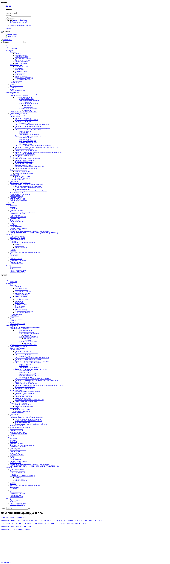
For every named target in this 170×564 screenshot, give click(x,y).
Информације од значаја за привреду (22, 476)
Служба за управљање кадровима (26, 383)
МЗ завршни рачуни (25, 377)
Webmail (8, 28)
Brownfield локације (16, 497)
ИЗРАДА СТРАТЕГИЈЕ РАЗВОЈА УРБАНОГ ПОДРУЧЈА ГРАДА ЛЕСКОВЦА (34, 466)
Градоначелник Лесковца (18, 403)
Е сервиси (13, 438)
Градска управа (15, 350)
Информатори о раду (17, 413)
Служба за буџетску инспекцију (20, 416)
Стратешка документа (17, 471)
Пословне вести (15, 495)
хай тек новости (6, 562)
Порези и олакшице (16, 492)
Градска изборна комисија (18, 461)
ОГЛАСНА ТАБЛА (16, 459)
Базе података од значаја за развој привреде (25, 485)
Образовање (14, 316)
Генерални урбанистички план (29, 333)
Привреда (9, 468)
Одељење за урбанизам (23, 351)
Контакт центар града (17, 505)
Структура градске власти (18, 346)
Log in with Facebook (20, 20)
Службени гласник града (23, 398)
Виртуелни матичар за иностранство (22, 445)
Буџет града (14, 414)
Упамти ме (11, 18)
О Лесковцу (9, 283)
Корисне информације (17, 324)
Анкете (12, 482)
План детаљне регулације (28, 341)
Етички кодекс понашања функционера (28, 419)
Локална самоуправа (12, 325)
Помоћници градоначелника (24, 406)
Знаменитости (19, 307)
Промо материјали (21, 480)
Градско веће (14, 408)
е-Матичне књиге (15, 463)
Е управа (8, 437)
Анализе (13, 474)
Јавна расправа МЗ (16, 430)
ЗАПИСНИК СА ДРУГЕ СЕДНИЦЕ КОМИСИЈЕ (16, 526)
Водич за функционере (22, 422)
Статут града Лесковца (17, 348)
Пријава (8, 6)
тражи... (3, 508)
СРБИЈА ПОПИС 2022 (17, 432)
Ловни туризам (20, 306)
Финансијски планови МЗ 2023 (29, 375)
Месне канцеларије (25, 371)
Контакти (18, 477)
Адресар (13, 501)
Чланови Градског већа (22, 409)
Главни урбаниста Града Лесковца (26, 401)
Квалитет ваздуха (25, 364)
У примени (27, 335)
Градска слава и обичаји (23, 291)
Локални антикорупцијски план (20, 427)
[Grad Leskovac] (6, 40)
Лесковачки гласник (16, 425)
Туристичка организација (23, 312)
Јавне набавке (15, 451)
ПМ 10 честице (24, 366)
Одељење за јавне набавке (24, 382)
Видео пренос (14, 453)
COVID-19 (13, 282)
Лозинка (8, 15)
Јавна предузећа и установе (19, 329)
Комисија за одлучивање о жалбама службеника (31, 424)
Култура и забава (16, 314)
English (14, 35)
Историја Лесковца (21, 288)
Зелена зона (14, 487)
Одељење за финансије (23, 354)
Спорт (12, 322)
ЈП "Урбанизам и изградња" (24, 330)
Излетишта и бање (21, 304)
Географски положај (21, 290)
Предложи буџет (24, 356)
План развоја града (16, 429)
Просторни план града (26, 332)
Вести (7, 280)
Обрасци (13, 440)
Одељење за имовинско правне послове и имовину (32, 358)
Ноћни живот (19, 301)
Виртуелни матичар (16, 443)
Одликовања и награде (22, 293)
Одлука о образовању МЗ (27, 374)
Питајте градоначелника (18, 503)
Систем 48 (13, 442)
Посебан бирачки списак (18, 450)
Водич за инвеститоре (17, 469)
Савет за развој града (17, 472)
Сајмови (13, 484)
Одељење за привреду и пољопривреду (28, 359)
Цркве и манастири (21, 309)
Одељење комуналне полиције (25, 387)
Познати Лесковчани (21, 296)
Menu (4, 275)
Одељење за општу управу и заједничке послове (31, 369)
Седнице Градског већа (22, 411)
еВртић (12, 456)
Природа (13, 320)
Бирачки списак (15, 448)
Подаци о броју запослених (24, 388)
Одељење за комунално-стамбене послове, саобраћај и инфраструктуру (39, 385)
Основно (13, 285)
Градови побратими (21, 295)
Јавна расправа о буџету (18, 434)
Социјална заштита (16, 319)
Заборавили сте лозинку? (18, 22)
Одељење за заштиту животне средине (28, 362)
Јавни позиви (19, 479)
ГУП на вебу (14, 489)
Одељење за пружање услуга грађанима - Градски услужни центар (37, 380)
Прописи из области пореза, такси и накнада (29, 400)
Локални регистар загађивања (29, 367)
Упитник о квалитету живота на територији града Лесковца (29, 464)
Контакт (8, 498)
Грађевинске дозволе (17, 455)
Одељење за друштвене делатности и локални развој (33, 361)
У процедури (28, 340)
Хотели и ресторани (21, 299)
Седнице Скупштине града (23, 396)
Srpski (13, 36)
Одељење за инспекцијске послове (26, 353)
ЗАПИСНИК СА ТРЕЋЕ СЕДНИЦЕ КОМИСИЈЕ (16, 529)
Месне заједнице (25, 372)
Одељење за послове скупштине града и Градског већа (33, 379)
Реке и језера (19, 303)
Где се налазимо (15, 500)
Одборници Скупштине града (24, 393)
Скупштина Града (16, 390)
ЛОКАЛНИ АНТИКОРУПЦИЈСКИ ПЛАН (13, 517)
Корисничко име (11, 13)
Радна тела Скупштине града (24, 395)
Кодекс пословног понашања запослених (28, 421)
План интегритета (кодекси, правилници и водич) (26, 417)
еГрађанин (13, 458)
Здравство (13, 317)
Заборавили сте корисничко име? (21, 25)
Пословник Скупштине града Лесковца (27, 392)
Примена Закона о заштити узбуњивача (23, 345)
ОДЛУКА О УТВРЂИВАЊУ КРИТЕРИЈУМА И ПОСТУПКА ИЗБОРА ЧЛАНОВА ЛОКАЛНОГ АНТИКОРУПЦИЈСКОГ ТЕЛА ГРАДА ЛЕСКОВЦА (46, 523)
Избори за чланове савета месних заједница (25, 327)
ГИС (11, 490)
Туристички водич (16, 298)
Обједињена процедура (18, 447)
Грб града (18, 286)
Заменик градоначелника (23, 404)
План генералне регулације (28, 337)
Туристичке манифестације (24, 311)
